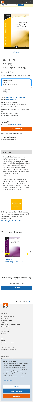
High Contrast (23, 301)
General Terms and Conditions (10, 324)
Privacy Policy (7, 380)
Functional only (16, 391)
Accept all (16, 396)
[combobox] (9, 4)
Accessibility (5, 331)
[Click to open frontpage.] (2, 2)
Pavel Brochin (11, 100)
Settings (16, 386)
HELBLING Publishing (7, 316)
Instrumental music (7, 359)
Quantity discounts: (8, 137)
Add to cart (18, 129)
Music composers (6, 320)
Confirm (21, 4)
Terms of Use (5, 322)
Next (30, 252)
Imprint (3, 333)
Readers (3, 345)
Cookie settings (5, 329)
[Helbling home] (5, 305)
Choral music (5, 357)
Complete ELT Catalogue (8, 349)
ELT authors (4, 318)
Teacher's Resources (7, 347)
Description (7, 152)
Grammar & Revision (7, 343)
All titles (17, 287)
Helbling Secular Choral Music (16, 97)
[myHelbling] (23, 2)
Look (18, 52)
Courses (3, 340)
